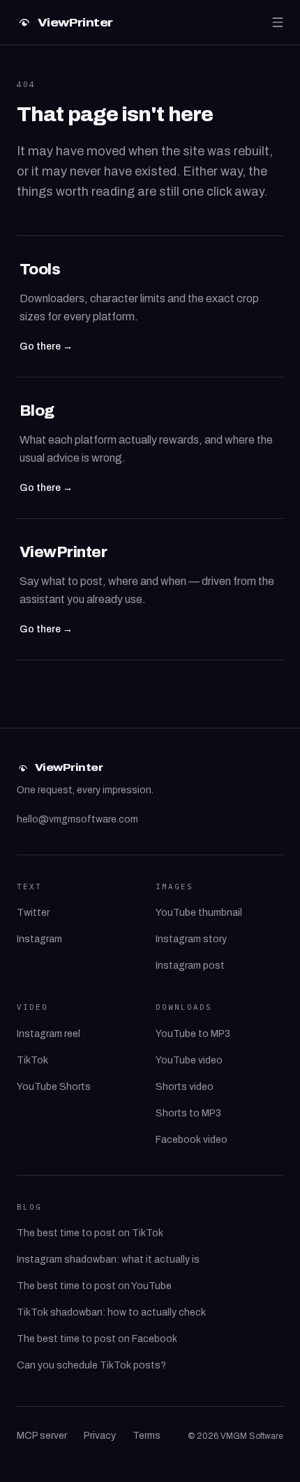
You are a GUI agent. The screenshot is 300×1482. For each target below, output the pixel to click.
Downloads (184, 1007)
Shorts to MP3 (188, 1113)
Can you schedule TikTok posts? (91, 1365)
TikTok (32, 1060)
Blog (29, 1207)
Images (174, 886)
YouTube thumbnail (199, 912)
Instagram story (191, 939)
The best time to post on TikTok (90, 1233)
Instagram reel (48, 1034)
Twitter (33, 912)
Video (32, 1007)
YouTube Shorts (54, 1087)
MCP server (42, 1435)
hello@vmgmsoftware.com (77, 819)
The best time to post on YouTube (94, 1286)
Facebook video (191, 1139)
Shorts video (184, 1087)
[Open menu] (278, 22)
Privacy (100, 1435)
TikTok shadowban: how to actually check (111, 1312)
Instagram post (190, 965)
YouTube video (189, 1060)
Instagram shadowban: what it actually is (108, 1259)
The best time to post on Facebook (97, 1339)
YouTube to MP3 (193, 1034)
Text (29, 886)
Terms (146, 1435)
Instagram (39, 939)
